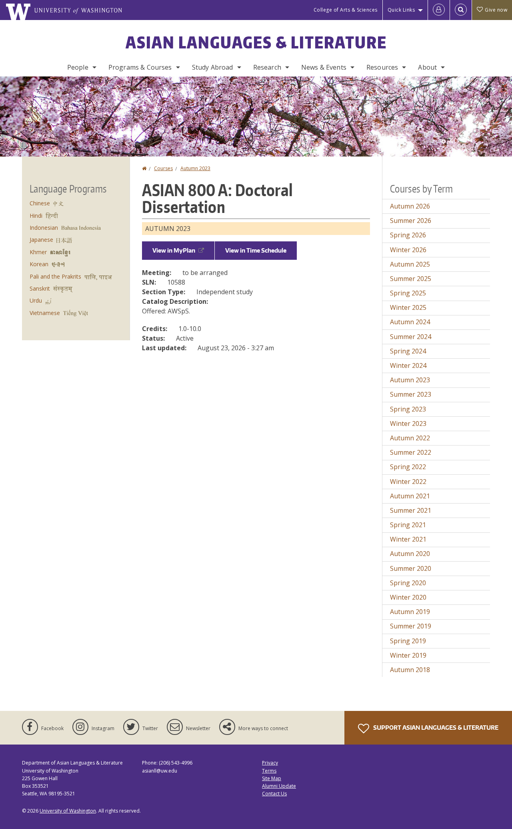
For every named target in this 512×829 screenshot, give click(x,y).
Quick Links (401, 9)
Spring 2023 (408, 409)
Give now (496, 9)
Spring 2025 (408, 293)
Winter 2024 (408, 365)
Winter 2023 (408, 423)
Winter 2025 (408, 307)
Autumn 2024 (410, 321)
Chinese (40, 203)
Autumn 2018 (410, 669)
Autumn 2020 (410, 553)
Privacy (270, 762)
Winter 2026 (408, 249)
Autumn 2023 (195, 168)
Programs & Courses (140, 67)
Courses (163, 168)
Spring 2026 (408, 235)
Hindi (36, 215)
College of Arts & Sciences (346, 9)
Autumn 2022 (410, 438)
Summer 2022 (410, 452)
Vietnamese (45, 313)
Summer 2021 (410, 510)
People (77, 67)
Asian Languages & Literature (256, 42)
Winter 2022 (408, 481)
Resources (382, 67)
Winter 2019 (408, 655)
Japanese (41, 239)
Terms (269, 770)
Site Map (271, 778)
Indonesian (44, 227)
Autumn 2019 (410, 611)
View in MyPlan (173, 250)
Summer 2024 (410, 336)
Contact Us (274, 793)
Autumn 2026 (410, 206)
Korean (39, 264)
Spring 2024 (408, 351)
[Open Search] (461, 10)
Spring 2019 (408, 640)
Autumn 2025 (410, 264)
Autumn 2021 (410, 496)
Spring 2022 (408, 466)
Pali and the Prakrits (55, 276)
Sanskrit (40, 288)
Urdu (36, 300)
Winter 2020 (408, 597)
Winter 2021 (408, 539)
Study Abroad (212, 67)
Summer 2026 (410, 220)
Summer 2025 (410, 278)
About (427, 67)
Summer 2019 (410, 626)
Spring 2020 (408, 582)
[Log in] (439, 10)
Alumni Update (279, 786)
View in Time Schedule (255, 250)
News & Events (323, 67)
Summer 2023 (410, 394)
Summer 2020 (410, 568)
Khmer (38, 252)
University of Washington (68, 810)
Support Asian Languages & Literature (435, 727)
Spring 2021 (408, 524)
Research (267, 67)
